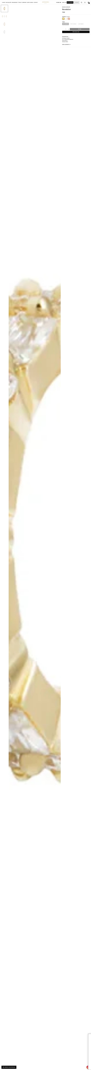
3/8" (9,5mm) (66, 24)
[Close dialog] (21, 1036)
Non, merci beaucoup (48, 1062)
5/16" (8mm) (81, 24)
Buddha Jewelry (66, 7)
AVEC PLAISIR (47, 1058)
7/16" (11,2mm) (73, 24)
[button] (81, 2)
